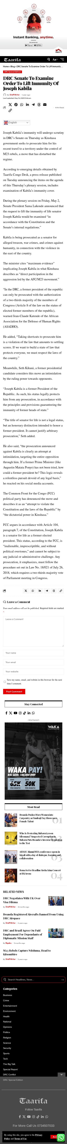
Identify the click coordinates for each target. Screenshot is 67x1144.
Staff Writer (15, 95)
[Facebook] (6, 713)
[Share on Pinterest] (16, 104)
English (12, 122)
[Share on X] (10, 104)
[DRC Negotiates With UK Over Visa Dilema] (56, 901)
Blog (13, 66)
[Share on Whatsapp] (21, 104)
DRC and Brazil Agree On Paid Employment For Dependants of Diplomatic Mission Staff (22, 934)
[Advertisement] (33, 1110)
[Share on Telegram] (33, 104)
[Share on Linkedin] (27, 104)
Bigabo (9, 943)
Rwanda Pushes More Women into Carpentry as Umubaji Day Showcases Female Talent (38, 818)
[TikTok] (24, 713)
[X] (10, 713)
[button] (56, 1137)
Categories (10, 988)
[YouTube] (15, 713)
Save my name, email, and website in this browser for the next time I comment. (34, 681)
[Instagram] (20, 713)
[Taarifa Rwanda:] (12, 59)
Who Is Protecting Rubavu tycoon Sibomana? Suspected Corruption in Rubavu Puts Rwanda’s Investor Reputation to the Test (40, 838)
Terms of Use (20, 1138)
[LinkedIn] (29, 713)
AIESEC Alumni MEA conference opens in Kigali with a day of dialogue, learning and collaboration (40, 855)
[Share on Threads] (39, 104)
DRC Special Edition (12, 72)
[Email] (44, 104)
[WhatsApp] (33, 713)
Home (6, 66)
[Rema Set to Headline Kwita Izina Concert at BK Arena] (11, 875)
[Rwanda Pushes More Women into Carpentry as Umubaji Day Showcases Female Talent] (11, 820)
